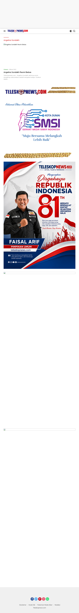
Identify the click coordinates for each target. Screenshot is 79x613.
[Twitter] (36, 599)
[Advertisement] (39, 14)
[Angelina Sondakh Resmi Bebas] (24, 55)
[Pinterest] (39, 599)
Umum (6, 69)
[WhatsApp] (47, 599)
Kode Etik (32, 605)
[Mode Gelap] (71, 31)
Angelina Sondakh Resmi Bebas (17, 72)
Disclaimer (22, 605)
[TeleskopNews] (17, 31)
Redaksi (57, 605)
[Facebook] (32, 599)
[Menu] (5, 31)
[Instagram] (43, 599)
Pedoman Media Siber (44, 605)
